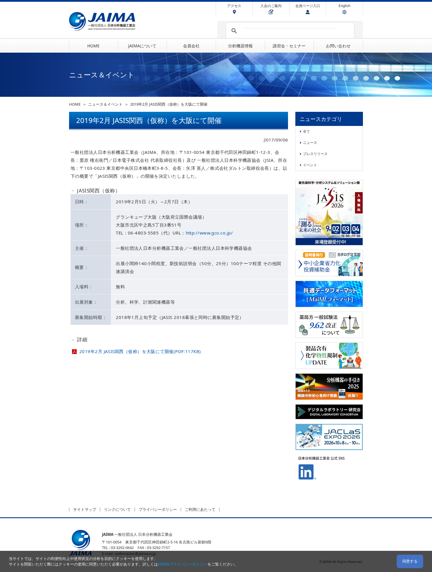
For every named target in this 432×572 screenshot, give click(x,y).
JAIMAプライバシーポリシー (182, 564)
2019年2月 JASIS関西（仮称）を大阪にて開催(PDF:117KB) (140, 351)
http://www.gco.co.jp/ (209, 233)
